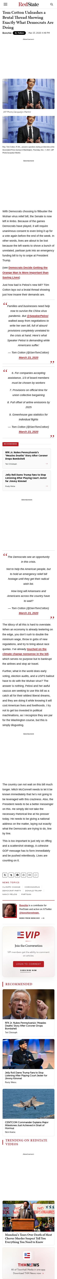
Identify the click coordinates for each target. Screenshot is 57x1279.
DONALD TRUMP (33, 891)
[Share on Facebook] (17, 875)
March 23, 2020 (28, 357)
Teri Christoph (11, 1032)
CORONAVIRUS (32, 887)
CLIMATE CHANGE (11, 887)
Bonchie (7, 32)
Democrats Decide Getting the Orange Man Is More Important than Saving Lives (25, 272)
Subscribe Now (28, 970)
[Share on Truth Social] (11, 875)
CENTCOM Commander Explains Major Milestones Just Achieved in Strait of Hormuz (26, 1125)
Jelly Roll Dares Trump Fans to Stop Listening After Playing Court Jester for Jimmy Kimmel (26, 1075)
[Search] (52, 4)
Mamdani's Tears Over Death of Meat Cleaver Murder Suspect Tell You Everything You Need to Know (28, 1238)
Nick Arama (10, 1132)
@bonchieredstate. (29, 912)
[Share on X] (4, 875)
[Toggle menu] (5, 4)
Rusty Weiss (10, 1082)
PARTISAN (26, 894)
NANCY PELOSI (9, 894)
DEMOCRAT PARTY (11, 891)
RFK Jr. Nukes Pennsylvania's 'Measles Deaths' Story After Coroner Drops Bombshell (25, 1025)
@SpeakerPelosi (37, 315)
